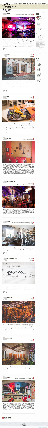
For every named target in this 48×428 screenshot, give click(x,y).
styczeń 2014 (39, 76)
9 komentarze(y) (31, 260)
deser (17, 14)
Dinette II (38, 25)
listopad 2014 (39, 68)
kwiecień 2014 (39, 73)
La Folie (8, 221)
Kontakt (15, 3)
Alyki (8, 97)
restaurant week (31, 14)
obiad (28, 14)
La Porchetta (39, 20)
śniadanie (37, 55)
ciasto (15, 14)
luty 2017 (38, 60)
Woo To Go (9, 138)
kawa (18, 14)
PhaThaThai (39, 29)
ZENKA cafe (38, 23)
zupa (32, 378)
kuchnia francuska (21, 222)
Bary (27, 3)
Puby (33, 3)
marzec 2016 (39, 64)
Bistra (30, 3)
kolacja (20, 14)
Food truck (39, 3)
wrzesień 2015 (39, 66)
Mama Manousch (39, 28)
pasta (36, 50)
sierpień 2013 (39, 80)
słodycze (37, 53)
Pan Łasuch (31, 297)
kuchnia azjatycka (28, 139)
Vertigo (8, 13)
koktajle (17, 184)
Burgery (35, 3)
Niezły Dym (38, 24)
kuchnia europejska (16, 222)
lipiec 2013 (38, 81)
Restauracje (20, 3)
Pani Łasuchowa (31, 258)
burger (15, 184)
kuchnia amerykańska (22, 184)
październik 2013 (39, 78)
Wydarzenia (44, 3)
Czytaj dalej (4, 49)
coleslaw (17, 378)
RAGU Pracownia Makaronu (41, 18)
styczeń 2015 (39, 67)
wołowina (32, 184)
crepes (40, 36)
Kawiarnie (24, 3)
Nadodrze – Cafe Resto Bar (41, 27)
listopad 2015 (39, 65)
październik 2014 (39, 69)
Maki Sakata (9, 338)
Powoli (8, 54)
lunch (22, 14)
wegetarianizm (38, 54)
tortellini (41, 53)
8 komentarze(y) (31, 223)
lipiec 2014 (38, 71)
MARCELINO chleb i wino (12, 259)
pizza (36, 51)
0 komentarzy (31, 15)
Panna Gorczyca (31, 54)
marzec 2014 (39, 74)
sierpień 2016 (39, 62)
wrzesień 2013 (39, 79)
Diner (8, 377)
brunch (37, 35)
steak (29, 184)
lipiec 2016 (38, 63)
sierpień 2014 (39, 70)
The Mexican (9, 298)
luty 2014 (38, 75)
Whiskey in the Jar (11, 181)
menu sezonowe (25, 14)
